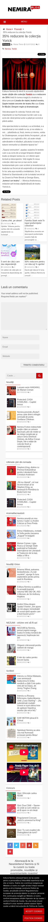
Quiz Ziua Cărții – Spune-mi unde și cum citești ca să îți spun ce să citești (28, 807)
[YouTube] (29, 845)
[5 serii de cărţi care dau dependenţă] (8, 259)
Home (9, 29)
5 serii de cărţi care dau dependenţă (10, 262)
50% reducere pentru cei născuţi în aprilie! (35, 262)
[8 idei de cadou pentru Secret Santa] (11, 664)
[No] (45, 898)
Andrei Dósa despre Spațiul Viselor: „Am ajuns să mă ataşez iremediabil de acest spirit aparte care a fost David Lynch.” (29, 609)
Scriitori (10, 671)
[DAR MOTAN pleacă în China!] (11, 725)
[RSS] (35, 845)
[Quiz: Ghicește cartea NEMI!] (11, 800)
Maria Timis (18, 44)
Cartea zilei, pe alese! (11, 220)
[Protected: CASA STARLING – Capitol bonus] (11, 407)
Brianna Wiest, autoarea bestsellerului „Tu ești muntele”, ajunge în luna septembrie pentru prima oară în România (28, 574)
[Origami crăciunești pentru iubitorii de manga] (11, 652)
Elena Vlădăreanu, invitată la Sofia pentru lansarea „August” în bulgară (29, 533)
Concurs (10, 788)
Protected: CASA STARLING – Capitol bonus (26, 402)
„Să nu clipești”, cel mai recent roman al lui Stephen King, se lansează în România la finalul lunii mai (28, 487)
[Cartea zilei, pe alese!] (8, 218)
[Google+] (23, 845)
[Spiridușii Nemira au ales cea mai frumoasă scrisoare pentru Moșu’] (11, 737)
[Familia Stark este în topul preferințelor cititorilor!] (32, 218)
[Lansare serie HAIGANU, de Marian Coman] (11, 394)
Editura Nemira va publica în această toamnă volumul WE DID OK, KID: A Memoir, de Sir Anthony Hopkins (29, 592)
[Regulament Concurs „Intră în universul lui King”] (11, 825)
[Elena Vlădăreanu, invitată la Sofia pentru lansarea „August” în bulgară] (11, 538)
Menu (24, 22)
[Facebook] (10, 845)
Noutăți (10, 382)
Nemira (8, 49)
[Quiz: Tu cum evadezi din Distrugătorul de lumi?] (11, 837)
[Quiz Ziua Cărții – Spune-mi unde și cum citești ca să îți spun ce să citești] (11, 812)
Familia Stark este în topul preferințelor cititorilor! (35, 223)
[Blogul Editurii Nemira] (24, 14)
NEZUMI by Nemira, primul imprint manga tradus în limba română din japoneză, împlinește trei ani (29, 633)
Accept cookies (34, 911)
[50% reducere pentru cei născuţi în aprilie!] (32, 259)
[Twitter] (16, 845)
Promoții (18, 29)
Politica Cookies (33, 918)
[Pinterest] (10, 851)
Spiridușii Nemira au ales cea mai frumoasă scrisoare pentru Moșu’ (28, 732)
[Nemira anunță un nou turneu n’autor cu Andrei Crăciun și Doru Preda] (11, 525)
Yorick (14, 49)
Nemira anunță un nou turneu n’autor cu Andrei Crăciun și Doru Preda (28, 520)
